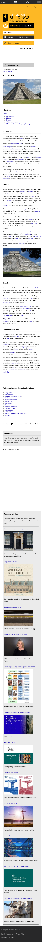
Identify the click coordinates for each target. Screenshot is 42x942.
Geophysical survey (11, 399)
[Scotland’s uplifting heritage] (18, 794)
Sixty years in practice (10, 562)
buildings (5, 298)
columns (21, 243)
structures (6, 179)
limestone (8, 209)
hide (5, 113)
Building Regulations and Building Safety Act (17, 712)
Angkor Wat (8, 393)
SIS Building (9, 410)
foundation (6, 321)
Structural (7, 329)
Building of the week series (13, 396)
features (25, 232)
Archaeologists (7, 147)
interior (16, 349)
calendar (22, 191)
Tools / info (25, 37)
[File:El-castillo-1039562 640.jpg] (22, 277)
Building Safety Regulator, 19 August (15, 634)
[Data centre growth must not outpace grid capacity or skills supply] (18, 857)
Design (6, 184)
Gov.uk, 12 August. (9, 803)
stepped (38, 157)
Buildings (30, 388)
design (5, 159)
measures (37, 211)
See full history (7, 71)
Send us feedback (33, 424)
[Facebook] (24, 48)
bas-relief (30, 238)
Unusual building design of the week (16, 413)
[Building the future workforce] (18, 625)
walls (29, 232)
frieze (16, 238)
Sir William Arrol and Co (11, 772)
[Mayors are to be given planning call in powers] (18, 550)
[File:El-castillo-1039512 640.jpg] (22, 104)
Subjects (10, 37)
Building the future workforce (12, 607)
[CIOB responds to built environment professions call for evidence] (18, 887)
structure (31, 141)
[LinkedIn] (29, 48)
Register (29, 7)
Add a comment (18, 424)
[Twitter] (27, 48)
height (25, 209)
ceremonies (6, 303)
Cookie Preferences (7, 934)
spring (30, 219)
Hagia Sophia (9, 401)
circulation (6, 315)
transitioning (27, 234)
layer (5, 319)
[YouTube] (32, 48)
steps (15, 203)
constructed (9, 161)
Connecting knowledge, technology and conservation (19, 667)
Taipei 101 (8, 412)
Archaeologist (9, 394)
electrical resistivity (25, 306)
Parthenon (8, 403)
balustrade (30, 217)
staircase (9, 200)
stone (28, 157)
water (6, 296)
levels (9, 194)
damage (30, 349)
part (29, 300)
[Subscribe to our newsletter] (18, 28)
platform (20, 159)
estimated (6, 355)
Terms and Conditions (7, 937)
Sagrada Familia (10, 408)
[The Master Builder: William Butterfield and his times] (18, 595)
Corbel (7, 398)
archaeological (15, 143)
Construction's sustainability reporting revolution (18, 898)
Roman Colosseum (11, 406)
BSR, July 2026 (8, 742)
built (21, 138)
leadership (6, 372)
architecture (13, 149)
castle (8, 176)
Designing (22, 388)
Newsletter (21, 7)
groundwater (35, 288)
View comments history (12, 449)
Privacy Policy (20, 934)
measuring (26, 308)
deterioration (12, 370)
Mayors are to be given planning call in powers (17, 529)
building (33, 147)
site (21, 143)
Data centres (8, 836)
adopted (17, 172)
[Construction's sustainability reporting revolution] (18, 917)
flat (17, 159)
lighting (24, 347)
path (10, 315)
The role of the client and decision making (16, 866)
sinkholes (20, 288)
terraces (32, 196)
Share (7, 424)
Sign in (36, 7)
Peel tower (8, 405)
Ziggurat (7, 415)
